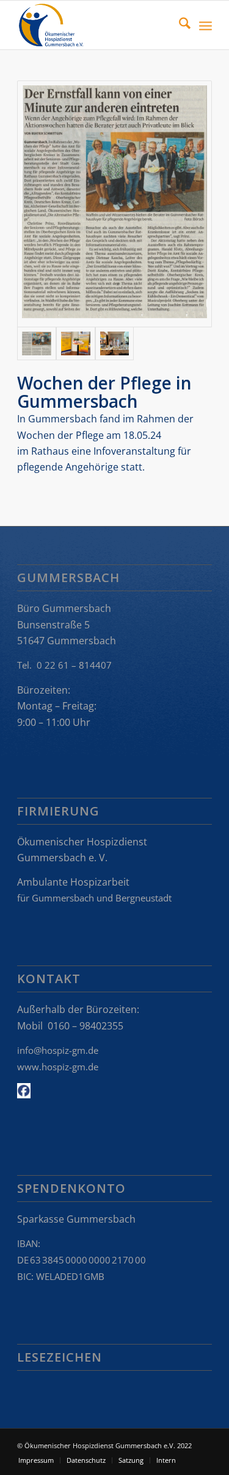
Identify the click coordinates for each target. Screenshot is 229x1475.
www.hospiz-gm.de (57, 1067)
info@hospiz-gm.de (57, 1050)
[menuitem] (179, 25)
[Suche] (179, 25)
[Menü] (205, 25)
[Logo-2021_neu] (95, 25)
